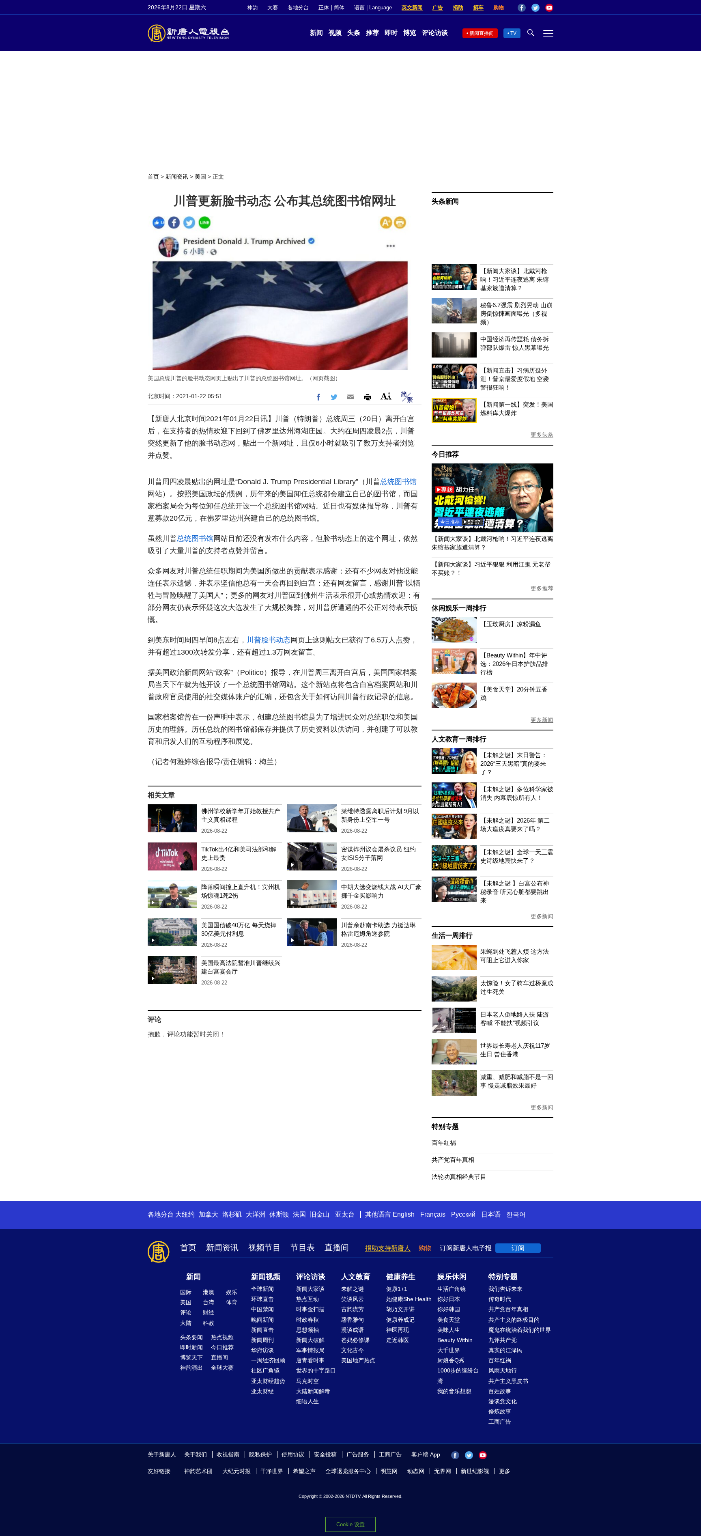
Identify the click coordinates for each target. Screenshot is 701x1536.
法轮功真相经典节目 (459, 1176)
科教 (208, 1323)
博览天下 (191, 1357)
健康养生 (400, 1277)
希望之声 (304, 1471)
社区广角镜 (265, 1370)
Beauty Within (455, 1340)
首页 (153, 176)
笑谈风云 (352, 1299)
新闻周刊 (262, 1340)
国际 (185, 1292)
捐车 (478, 7)
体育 (231, 1302)
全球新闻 (262, 1289)
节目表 (302, 1247)
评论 (185, 1312)
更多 (504, 1471)
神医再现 (397, 1330)
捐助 (458, 7)
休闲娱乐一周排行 (459, 608)
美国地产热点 (358, 1360)
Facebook (522, 8)
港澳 (208, 1292)
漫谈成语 (352, 1330)
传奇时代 (499, 1299)
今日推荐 (445, 454)
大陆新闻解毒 (313, 1391)
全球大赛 (222, 1367)
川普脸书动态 (268, 640)
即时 (391, 32)
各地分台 (298, 7)
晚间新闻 (262, 1319)
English (404, 1214)
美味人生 (448, 1330)
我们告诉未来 (505, 1289)
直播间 (337, 1247)
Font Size (386, 395)
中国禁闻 (262, 1309)
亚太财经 (262, 1391)
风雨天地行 (502, 1370)
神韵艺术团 (198, 1471)
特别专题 (445, 1127)
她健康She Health (409, 1299)
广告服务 (357, 1454)
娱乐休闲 (452, 1277)
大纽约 (185, 1214)
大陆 (185, 1323)
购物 (498, 7)
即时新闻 (191, 1347)
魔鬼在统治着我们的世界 (519, 1330)
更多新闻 (542, 720)
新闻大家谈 (310, 1289)
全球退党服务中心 (348, 1471)
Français (432, 1214)
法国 (299, 1214)
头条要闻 (191, 1337)
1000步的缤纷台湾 (458, 1375)
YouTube (549, 8)
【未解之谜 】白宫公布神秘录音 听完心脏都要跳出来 (514, 892)
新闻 (316, 32)
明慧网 (389, 1471)
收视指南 (228, 1454)
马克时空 (307, 1381)
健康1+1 (396, 1289)
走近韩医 (397, 1340)
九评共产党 (502, 1340)
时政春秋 (307, 1319)
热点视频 (222, 1337)
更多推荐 (542, 588)
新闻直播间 (481, 33)
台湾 (208, 1302)
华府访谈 (262, 1350)
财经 (208, 1312)
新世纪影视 (475, 1471)
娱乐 (231, 1292)
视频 (335, 32)
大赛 (272, 7)
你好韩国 (448, 1309)
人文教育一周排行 (459, 739)
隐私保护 (260, 1454)
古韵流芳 (352, 1309)
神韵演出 (191, 1367)
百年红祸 (444, 1142)
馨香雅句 (352, 1319)
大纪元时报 (236, 1471)
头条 (353, 32)
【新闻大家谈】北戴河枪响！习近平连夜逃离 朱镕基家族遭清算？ (514, 279)
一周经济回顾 (268, 1360)
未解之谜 (352, 1289)
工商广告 (499, 1421)
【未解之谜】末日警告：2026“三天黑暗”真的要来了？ (513, 764)
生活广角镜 (451, 1289)
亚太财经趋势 (268, 1381)
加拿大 (208, 1214)
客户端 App (425, 1454)
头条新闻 (445, 201)
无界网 (442, 1471)
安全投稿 (325, 1454)
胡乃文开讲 (400, 1309)
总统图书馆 (398, 482)
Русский (463, 1214)
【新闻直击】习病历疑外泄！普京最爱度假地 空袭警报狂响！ (514, 379)
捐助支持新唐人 (388, 1248)
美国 (200, 176)
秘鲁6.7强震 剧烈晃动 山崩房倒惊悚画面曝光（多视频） (516, 313)
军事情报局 (310, 1350)
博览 (409, 32)
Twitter (535, 8)
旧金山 (319, 1214)
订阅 (518, 1248)
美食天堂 (448, 1319)
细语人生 (307, 1401)
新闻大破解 (310, 1340)
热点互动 (307, 1299)
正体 (323, 7)
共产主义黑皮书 (508, 1381)
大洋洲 (255, 1214)
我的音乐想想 (454, 1391)
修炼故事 (499, 1411)
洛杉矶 (232, 1214)
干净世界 (271, 1471)
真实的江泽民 (505, 1350)
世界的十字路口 (316, 1370)
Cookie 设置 (350, 1524)
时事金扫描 (310, 1309)
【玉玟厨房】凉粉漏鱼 (510, 623)
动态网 (415, 1471)
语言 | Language (373, 7)
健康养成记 (400, 1319)
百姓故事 (499, 1391)
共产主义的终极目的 (514, 1319)
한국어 (516, 1214)
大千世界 (448, 1350)
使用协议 (293, 1454)
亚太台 (345, 1214)
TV (513, 33)
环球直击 (262, 1299)
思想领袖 (307, 1330)
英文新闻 (412, 7)
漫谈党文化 (502, 1401)
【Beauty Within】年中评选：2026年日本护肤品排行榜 (514, 664)
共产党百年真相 (453, 1159)
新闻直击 (262, 1330)
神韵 (252, 7)
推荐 (372, 32)
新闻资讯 (177, 176)
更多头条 (542, 434)
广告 (437, 7)
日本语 (491, 1214)
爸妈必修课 (355, 1340)
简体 (339, 7)
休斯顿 (279, 1214)
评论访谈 (435, 32)
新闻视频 (265, 1277)
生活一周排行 (452, 935)
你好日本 (448, 1299)
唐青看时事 (310, 1360)
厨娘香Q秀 (450, 1360)
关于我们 (195, 1454)
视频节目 (264, 1247)
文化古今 (352, 1350)
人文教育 (355, 1277)
